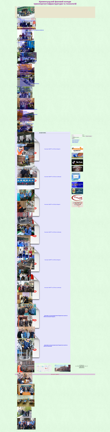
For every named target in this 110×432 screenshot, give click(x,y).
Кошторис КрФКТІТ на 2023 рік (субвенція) (52, 232)
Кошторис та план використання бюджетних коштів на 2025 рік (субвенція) (55, 346)
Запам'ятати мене (76, 137)
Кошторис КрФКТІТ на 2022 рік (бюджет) (52, 149)
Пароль (83, 136)
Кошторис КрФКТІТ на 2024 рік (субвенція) (52, 287)
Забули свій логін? (75, 141)
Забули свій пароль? (75, 139)
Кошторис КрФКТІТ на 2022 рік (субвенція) (52, 176)
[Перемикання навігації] (71, 145)
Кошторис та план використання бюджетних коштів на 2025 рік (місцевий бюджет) (55, 316)
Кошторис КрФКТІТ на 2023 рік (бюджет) (52, 204)
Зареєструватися (75, 142)
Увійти (73, 138)
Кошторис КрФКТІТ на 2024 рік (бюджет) (52, 259)
